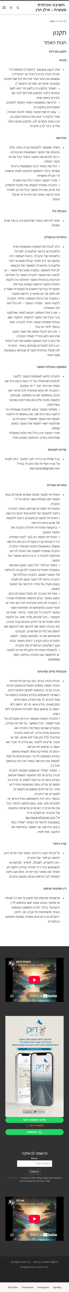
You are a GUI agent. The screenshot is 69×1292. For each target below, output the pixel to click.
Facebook (27, 1287)
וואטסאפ (32, 1131)
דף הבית (62, 21)
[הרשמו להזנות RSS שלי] (34, 1276)
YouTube (13, 1287)
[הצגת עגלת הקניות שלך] (11, 7)
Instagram (43, 1287)
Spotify (57, 1287)
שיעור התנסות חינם (34, 1119)
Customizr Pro (42, 1267)
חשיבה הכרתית (41, 1262)
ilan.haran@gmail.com (40, 817)
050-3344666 (36, 1125)
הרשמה (34, 1171)
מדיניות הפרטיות (15, 1178)
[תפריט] (4, 7)
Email (34, 1158)
